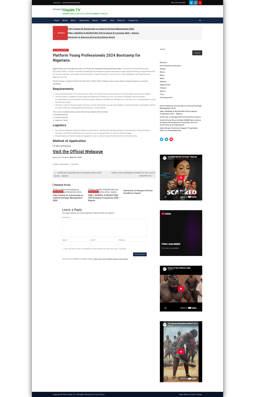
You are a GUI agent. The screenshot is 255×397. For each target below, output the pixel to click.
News (162, 78)
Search (162, 49)
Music (73, 20)
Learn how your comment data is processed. (110, 259)
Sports (95, 20)
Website (122, 240)
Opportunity (84, 20)
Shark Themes (196, 394)
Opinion (163, 82)
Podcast (163, 88)
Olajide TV (71, 10)
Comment (66, 217)
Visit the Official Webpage (78, 151)
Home (56, 20)
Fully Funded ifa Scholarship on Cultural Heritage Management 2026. (101, 29)
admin (76, 164)
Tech (112, 20)
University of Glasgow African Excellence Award (91, 37)
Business (57, 2)
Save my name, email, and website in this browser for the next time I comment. (95, 249)
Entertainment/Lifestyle (71, 2)
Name (65, 240)
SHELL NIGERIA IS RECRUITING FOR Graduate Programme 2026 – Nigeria (103, 33)
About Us (121, 20)
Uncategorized (166, 97)
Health (104, 20)
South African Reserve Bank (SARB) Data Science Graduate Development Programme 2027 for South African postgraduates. (180, 122)
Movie (65, 20)
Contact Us (133, 20)
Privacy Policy (99, 394)
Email (93, 240)
